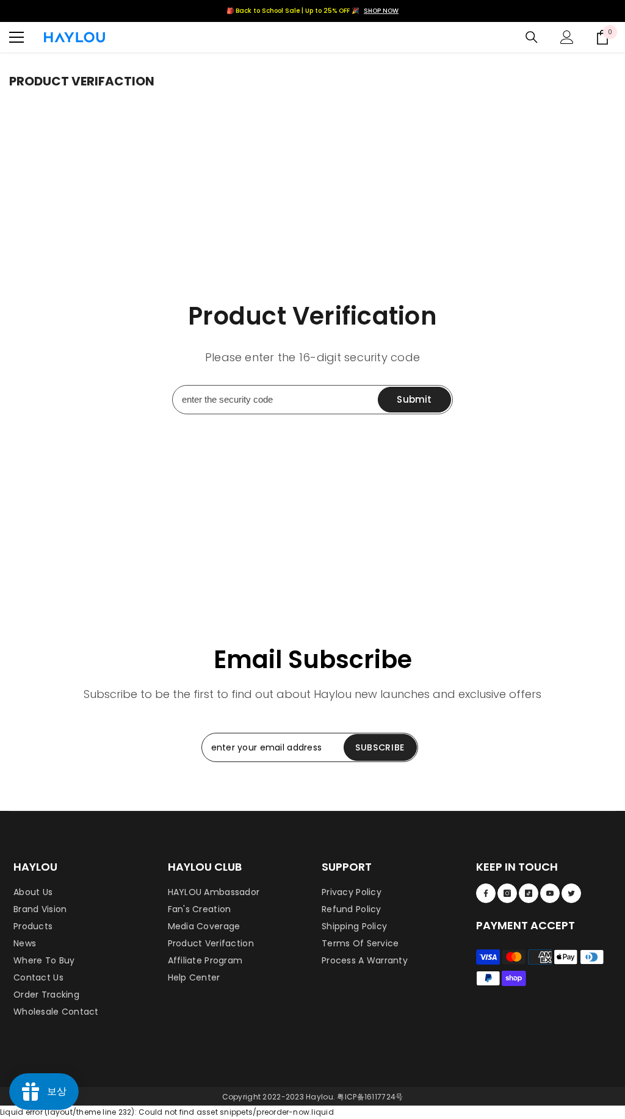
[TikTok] (528, 893)
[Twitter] (571, 893)
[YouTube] (550, 893)
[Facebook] (486, 893)
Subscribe (380, 747)
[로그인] (567, 37)
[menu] (16, 37)
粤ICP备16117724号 (370, 1097)
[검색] (531, 37)
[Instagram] (507, 893)
